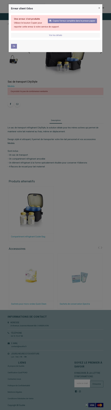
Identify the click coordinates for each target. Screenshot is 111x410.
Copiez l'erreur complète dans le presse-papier (74, 21)
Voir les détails (55, 35)
